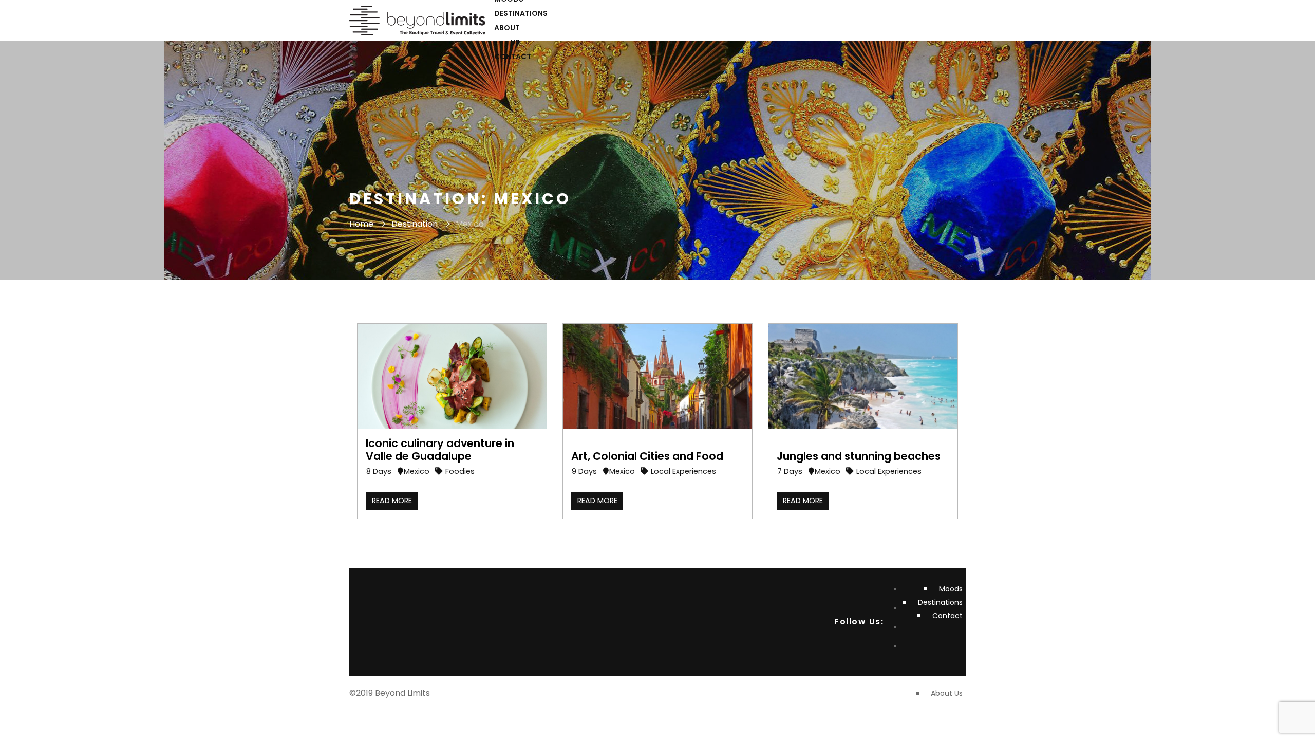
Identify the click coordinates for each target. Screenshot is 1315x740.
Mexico (416, 471)
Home (361, 224)
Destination (414, 224)
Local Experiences (683, 471)
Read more (392, 500)
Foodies (460, 471)
